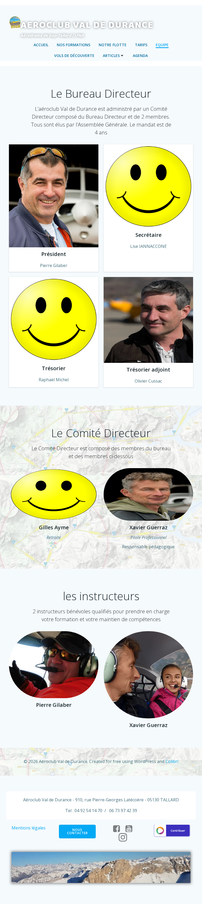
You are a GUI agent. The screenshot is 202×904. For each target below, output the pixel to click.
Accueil (41, 44)
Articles (111, 55)
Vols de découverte (74, 55)
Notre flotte (113, 44)
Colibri (171, 761)
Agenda (140, 55)
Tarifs (141, 44)
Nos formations (73, 44)
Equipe (162, 44)
